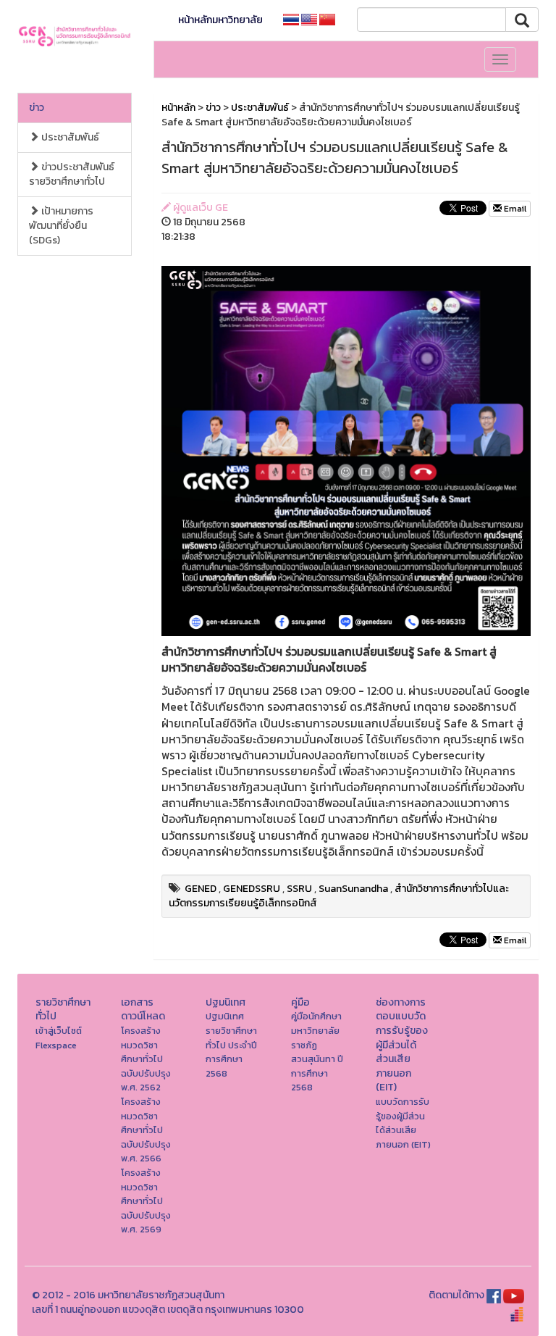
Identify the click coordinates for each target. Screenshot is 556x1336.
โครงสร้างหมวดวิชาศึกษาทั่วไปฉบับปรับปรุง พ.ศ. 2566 (146, 1130)
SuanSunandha (353, 888)
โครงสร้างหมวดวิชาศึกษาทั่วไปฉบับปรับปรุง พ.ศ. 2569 (146, 1201)
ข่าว (36, 107)
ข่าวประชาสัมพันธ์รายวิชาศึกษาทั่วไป (71, 174)
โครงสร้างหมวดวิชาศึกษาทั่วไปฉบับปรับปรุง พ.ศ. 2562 (146, 1059)
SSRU (299, 888)
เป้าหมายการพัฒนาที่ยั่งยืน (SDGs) (61, 226)
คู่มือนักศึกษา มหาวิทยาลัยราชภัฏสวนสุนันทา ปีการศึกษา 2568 (317, 1051)
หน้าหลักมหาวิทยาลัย (220, 20)
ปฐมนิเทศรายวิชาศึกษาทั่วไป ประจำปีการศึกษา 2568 (231, 1044)
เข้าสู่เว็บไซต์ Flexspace (58, 1038)
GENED (200, 888)
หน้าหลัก (178, 107)
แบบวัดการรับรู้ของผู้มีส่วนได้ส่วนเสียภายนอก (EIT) (403, 1123)
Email (514, 208)
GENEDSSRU (251, 888)
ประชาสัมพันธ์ (69, 137)
